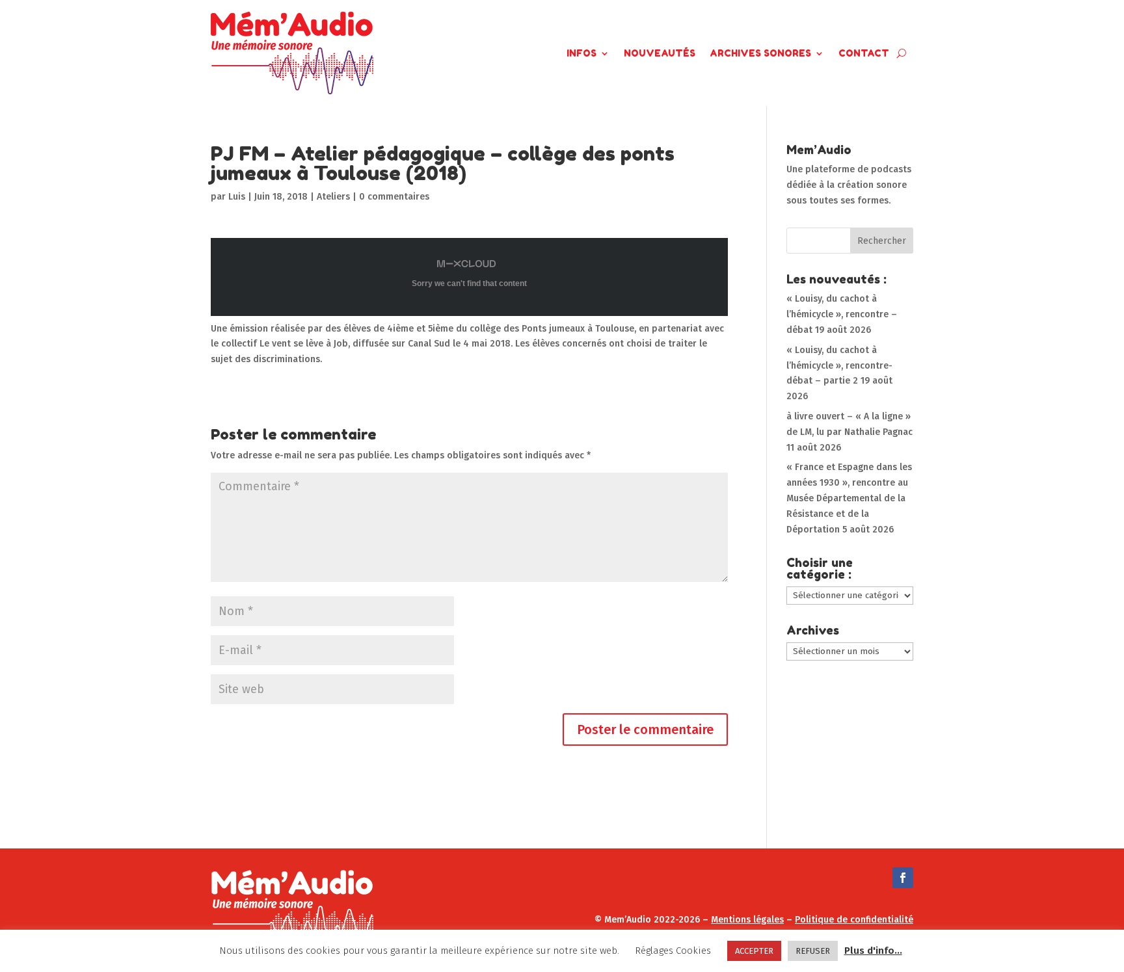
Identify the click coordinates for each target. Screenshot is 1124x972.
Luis (236, 196)
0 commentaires (394, 196)
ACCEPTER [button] (754, 951)
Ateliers (333, 196)
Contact (863, 53)
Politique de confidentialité (854, 919)
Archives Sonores (760, 53)
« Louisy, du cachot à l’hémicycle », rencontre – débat (841, 314)
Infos (581, 53)
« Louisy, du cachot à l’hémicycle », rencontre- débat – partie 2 (839, 366)
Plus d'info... (873, 950)
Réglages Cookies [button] (673, 950)
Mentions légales (747, 919)
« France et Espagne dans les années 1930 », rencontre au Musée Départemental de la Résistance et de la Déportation (849, 498)
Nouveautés (659, 53)
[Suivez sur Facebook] (902, 877)
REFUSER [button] (813, 951)
